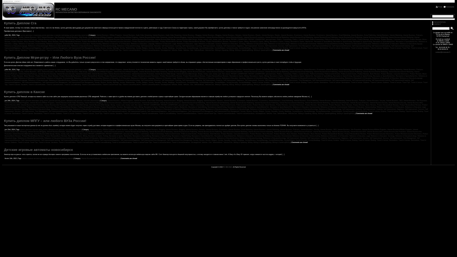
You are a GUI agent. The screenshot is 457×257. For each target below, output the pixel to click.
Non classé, (226, 39)
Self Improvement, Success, (255, 46)
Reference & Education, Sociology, (234, 44)
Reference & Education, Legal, (166, 44)
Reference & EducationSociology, (105, 46)
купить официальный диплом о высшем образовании (80, 100)
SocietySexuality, (232, 48)
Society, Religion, (142, 48)
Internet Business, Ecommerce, (292, 35)
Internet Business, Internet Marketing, (390, 35)
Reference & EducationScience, (60, 46)
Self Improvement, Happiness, (234, 46)
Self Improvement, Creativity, (213, 46)
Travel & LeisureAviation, (37, 50)
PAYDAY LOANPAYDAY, (239, 39)
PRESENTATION (440, 22)
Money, (200, 39)
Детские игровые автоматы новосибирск (38, 150)
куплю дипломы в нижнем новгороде (55, 35)
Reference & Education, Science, (210, 44)
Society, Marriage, (113, 48)
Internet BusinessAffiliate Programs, (101, 37)
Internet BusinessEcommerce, (254, 37)
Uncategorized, (166, 50)
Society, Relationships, (128, 48)
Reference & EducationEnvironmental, (304, 44)
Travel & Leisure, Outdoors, (360, 48)
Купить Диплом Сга (20, 23)
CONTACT (437, 24)
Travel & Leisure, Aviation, (261, 48)
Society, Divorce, (100, 48)
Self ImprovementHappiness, (32, 48)
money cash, (208, 39)
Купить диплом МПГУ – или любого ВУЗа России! (45, 121)
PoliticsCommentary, (317, 39)
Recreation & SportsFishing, (343, 41)
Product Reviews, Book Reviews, (369, 39)
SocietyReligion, (220, 48)
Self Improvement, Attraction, (151, 46)
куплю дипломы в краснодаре (31, 69)
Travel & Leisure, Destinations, (318, 48)
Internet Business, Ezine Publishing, (364, 35)
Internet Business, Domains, (232, 35)
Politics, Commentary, (285, 39)
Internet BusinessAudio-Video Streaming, (153, 37)
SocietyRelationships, (207, 48)
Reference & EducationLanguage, (411, 44)
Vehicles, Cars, (188, 50)
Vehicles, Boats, (177, 50)
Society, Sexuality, (155, 48)
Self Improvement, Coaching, (172, 46)
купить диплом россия (52, 100)
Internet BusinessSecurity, (47, 39)
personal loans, (271, 39)
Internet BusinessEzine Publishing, (326, 37)
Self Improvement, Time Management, (298, 46)
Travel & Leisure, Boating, (280, 48)
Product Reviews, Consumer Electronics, (395, 39)
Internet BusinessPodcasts (110, 158)
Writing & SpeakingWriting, (244, 50)
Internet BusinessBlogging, (177, 37)
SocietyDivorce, (181, 48)
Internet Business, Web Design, (77, 37)
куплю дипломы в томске (79, 69)
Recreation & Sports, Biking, (239, 41)
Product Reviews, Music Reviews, (23, 41)
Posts (440, 7)
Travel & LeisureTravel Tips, (113, 50)
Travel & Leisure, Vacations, (19, 50)
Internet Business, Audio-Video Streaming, (138, 35)
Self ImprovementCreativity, (381, 46)
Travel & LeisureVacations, (132, 50)
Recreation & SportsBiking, (323, 41)
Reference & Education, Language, (143, 44)
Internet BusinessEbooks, (235, 37)
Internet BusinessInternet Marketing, (376, 37)
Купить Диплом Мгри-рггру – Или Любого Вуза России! (50, 57)
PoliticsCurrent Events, (333, 39)
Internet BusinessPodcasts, (28, 39)
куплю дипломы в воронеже (31, 35)
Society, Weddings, (169, 48)
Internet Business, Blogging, (192, 35)
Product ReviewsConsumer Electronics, (118, 41)
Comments (450, 7)
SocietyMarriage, (193, 48)
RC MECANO (66, 9)
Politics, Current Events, (301, 39)
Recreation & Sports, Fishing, (280, 41)
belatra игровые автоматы (31, 158)
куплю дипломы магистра (79, 35)
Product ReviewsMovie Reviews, (171, 41)
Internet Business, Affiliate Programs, (110, 35)
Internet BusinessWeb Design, (165, 39)
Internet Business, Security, (14, 37)
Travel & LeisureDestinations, (92, 50)
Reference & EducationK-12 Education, (358, 44)
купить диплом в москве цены (31, 129)
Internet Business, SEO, (33, 37)
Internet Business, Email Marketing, (338, 35)
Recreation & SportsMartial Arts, (384, 41)
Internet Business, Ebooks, (252, 35)
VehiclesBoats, (199, 50)
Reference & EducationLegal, (38, 46)
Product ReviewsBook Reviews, (71, 41)
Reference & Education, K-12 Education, (116, 44)
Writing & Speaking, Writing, (225, 50)
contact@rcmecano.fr (442, 52)
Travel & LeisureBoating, (73, 50)
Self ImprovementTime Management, (55, 48)
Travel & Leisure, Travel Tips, (400, 48)
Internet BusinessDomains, (196, 37)
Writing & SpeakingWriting (263, 50)
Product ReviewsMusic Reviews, (217, 41)
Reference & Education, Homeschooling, (88, 44)
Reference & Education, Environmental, (32, 44)
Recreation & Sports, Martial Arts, (302, 41)
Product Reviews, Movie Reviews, (317, 105)
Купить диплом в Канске (24, 92)
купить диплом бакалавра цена (31, 100)
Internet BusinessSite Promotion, (120, 39)
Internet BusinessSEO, (84, 39)
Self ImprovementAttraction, (322, 46)
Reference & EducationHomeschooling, (331, 44)
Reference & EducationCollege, (257, 44)
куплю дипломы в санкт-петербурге (56, 69)
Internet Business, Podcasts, (413, 35)
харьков (70, 158)
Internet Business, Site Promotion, (54, 37)
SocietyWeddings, (245, 48)
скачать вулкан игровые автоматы (54, 158)
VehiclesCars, (210, 50)
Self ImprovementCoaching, (362, 46)
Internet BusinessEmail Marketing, (277, 37)
